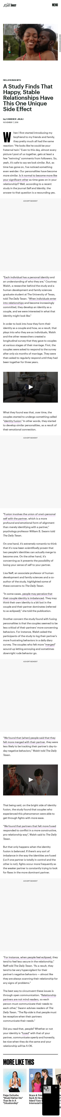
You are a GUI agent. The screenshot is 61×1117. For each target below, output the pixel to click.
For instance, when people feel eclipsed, (28, 957)
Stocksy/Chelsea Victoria (60, 43)
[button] (30, 387)
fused (25, 1033)
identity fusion (12, 420)
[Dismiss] (55, 1087)
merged (50, 644)
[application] (30, 387)
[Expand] (45, 1087)
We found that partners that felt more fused (30, 826)
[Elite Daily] (10, 5)
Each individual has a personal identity (26, 277)
